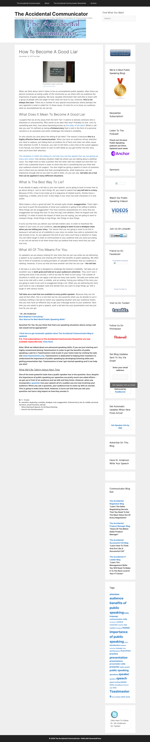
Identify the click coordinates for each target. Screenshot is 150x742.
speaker (124, 674)
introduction (115, 645)
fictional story (73, 402)
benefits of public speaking (118, 607)
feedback (119, 628)
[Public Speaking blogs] (120, 99)
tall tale (43, 405)
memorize (112, 648)
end (54, 402)
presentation (118, 657)
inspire (126, 642)
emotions (121, 625)
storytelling (118, 685)
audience (116, 598)
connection (114, 625)
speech (121, 678)
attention (114, 594)
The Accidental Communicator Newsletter (70, 3)
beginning (33, 402)
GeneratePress (95, 738)
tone (113, 697)
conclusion (113, 622)
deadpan (49, 402)
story (112, 685)
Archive (94, 3)
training (117, 697)
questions (114, 674)
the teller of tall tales (75, 125)
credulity (41, 402)
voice (123, 697)
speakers (113, 679)
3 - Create (25, 400)
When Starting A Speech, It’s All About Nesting (39, 407)
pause (118, 651)
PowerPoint (126, 651)
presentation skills (117, 664)
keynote (123, 645)
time (115, 688)
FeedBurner (120, 392)
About (47, 3)
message (119, 648)
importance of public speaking (119, 636)
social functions (33, 405)
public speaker (125, 667)
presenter (114, 667)
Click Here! (48, 342)
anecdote (25, 402)
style (111, 688)
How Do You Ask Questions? (32, 409)
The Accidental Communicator (28, 3)
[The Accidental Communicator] (120, 263)
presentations (116, 661)
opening (113, 651)
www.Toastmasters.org (33, 356)
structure (125, 685)
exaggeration (62, 402)
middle (88, 402)
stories (123, 682)
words (128, 697)
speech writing (115, 682)
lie (84, 402)
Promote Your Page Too (120, 289)
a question (35, 383)
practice (114, 654)
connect (120, 622)
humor (126, 627)
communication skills (118, 619)
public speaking (119, 670)
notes (124, 648)
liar (81, 402)
